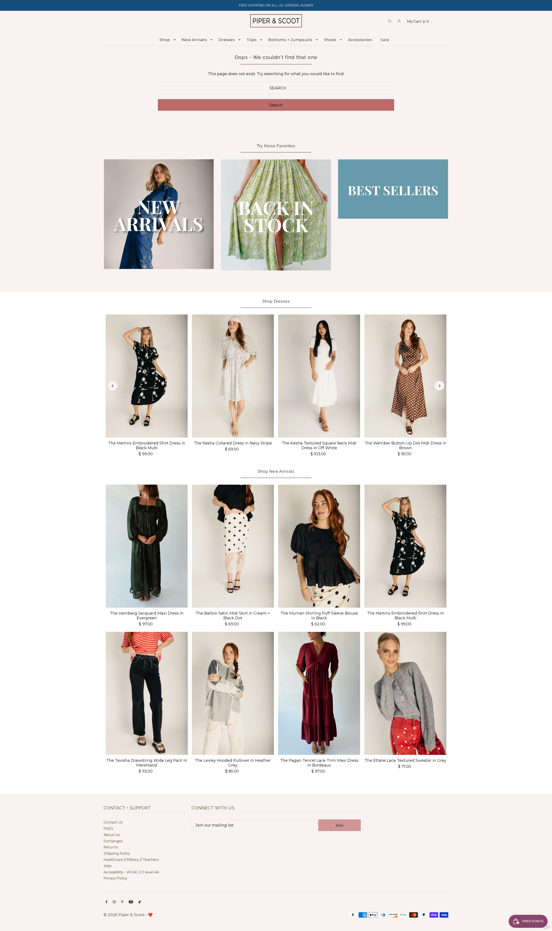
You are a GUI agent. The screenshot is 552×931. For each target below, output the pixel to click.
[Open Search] (389, 20)
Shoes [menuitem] (330, 40)
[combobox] (276, 88)
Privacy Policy (115, 878)
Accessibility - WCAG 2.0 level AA (131, 872)
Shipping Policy (117, 853)
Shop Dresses (276, 301)
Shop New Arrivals (276, 471)
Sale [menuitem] (385, 40)
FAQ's (108, 829)
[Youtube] (131, 902)
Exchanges (113, 841)
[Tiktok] (139, 902)
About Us (112, 835)
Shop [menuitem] (165, 40)
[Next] (439, 386)
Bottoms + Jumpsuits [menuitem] (290, 40)
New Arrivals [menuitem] (194, 40)
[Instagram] (114, 902)
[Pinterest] (122, 902)
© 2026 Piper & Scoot (124, 914)
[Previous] (113, 386)
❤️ (150, 914)
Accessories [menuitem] (360, 40)
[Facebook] (106, 902)
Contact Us (113, 822)
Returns (111, 847)
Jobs (107, 866)
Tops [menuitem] (252, 40)
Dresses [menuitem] (227, 40)
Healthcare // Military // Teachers (131, 860)
